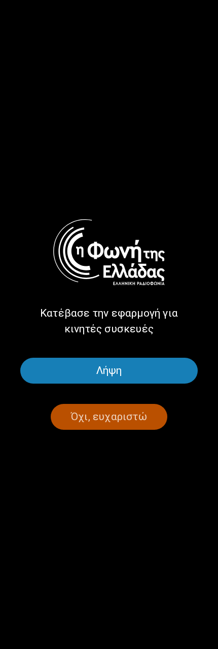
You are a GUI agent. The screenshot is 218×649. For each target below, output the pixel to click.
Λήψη (109, 370)
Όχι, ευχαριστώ (109, 417)
